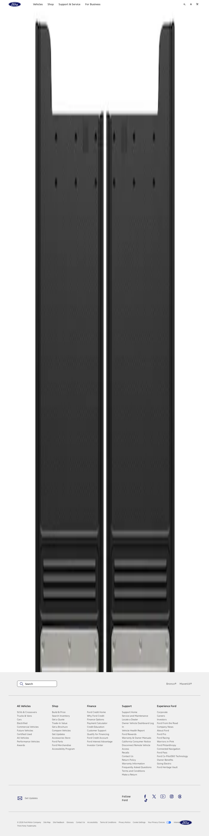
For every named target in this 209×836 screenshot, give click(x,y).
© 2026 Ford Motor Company (29, 822)
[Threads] (180, 796)
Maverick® (186, 683)
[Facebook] (146, 796)
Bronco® (171, 683)
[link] (46, 822)
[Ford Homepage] (186, 822)
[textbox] (37, 684)
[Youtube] (162, 796)
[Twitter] (154, 796)
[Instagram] (172, 796)
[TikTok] (146, 800)
